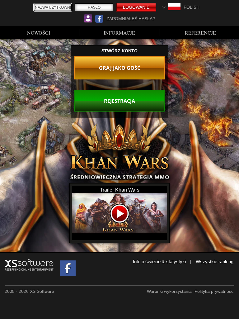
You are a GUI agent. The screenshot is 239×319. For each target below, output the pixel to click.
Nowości (38, 32)
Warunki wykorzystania (169, 291)
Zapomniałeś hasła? (130, 18)
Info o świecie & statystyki (159, 261)
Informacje (119, 32)
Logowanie (136, 7)
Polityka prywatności (214, 291)
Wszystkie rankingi (215, 261)
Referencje (200, 32)
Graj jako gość (119, 67)
